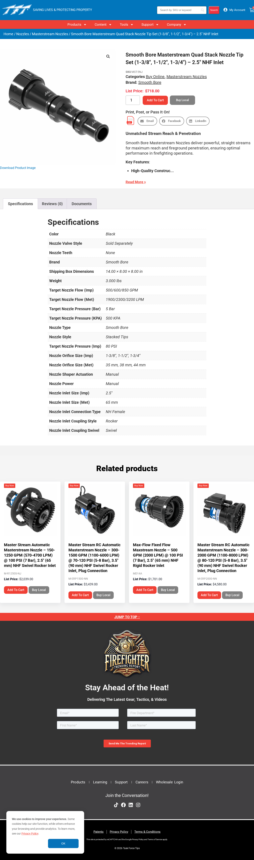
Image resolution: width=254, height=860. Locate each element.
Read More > (136, 182)
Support (147, 24)
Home (8, 34)
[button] (108, 56)
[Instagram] (138, 804)
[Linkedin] (130, 804)
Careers (142, 782)
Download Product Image (18, 168)
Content (101, 24)
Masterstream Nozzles (50, 34)
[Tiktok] (116, 804)
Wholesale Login (169, 782)
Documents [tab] (82, 203)
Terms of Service (155, 839)
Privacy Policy (29, 833)
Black (110, 234)
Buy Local (39, 590)
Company (174, 24)
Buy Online (155, 76)
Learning (100, 782)
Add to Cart (155, 100)
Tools (124, 24)
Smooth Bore (149, 82)
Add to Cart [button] (15, 590)
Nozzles (22, 34)
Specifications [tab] (20, 203)
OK (63, 843)
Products (74, 24)
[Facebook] (123, 804)
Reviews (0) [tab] (52, 203)
